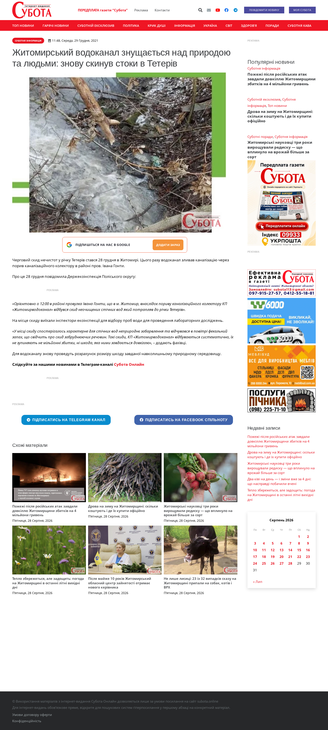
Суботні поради (260, 136)
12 (273, 550)
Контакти (162, 10)
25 (264, 563)
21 (290, 556)
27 (282, 563)
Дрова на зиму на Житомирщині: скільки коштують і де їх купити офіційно (123, 508)
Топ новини (277, 105)
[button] (200, 10)
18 (264, 556)
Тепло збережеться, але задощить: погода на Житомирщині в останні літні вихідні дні (48, 582)
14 (290, 550)
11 (264, 550)
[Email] (209, 10)
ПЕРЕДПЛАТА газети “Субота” (103, 10)
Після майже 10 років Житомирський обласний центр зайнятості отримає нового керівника (119, 582)
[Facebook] (226, 10)
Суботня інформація (263, 68)
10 (255, 550)
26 (273, 563)
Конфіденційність (26, 721)
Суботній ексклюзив (263, 99)
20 (282, 556)
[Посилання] (32, 10)
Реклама (141, 10)
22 (299, 556)
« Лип (257, 581)
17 (255, 556)
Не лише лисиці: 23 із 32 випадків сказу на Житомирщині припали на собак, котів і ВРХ (200, 582)
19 (273, 556)
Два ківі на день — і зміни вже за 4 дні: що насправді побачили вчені (279, 481)
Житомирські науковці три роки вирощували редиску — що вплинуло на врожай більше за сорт (198, 510)
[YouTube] (218, 10)
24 (255, 563)
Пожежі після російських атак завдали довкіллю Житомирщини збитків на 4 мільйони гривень (44, 510)
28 (290, 563)
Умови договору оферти (32, 714)
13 (282, 550)
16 (308, 550)
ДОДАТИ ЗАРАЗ (168, 245)
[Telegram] (235, 10)
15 (299, 550)
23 (308, 556)
